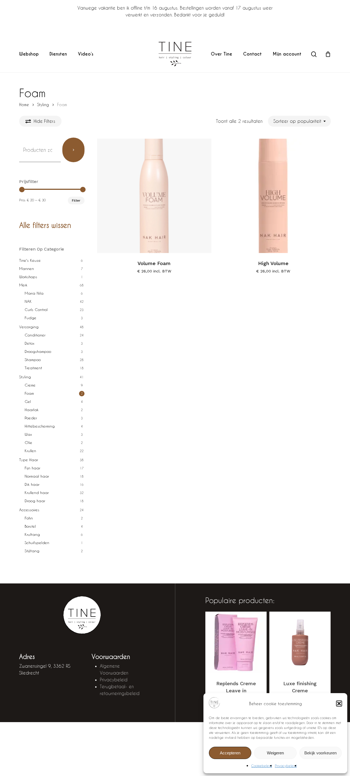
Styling (43, 104)
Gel (28, 401)
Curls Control (36, 309)
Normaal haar (37, 476)
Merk (23, 285)
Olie (28, 442)
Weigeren (275, 753)
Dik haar (32, 484)
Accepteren (230, 753)
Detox (29, 343)
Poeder (31, 417)
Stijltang (32, 550)
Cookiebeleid (261, 766)
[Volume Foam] (154, 196)
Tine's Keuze (30, 260)
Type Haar (28, 459)
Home (24, 104)
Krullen (30, 450)
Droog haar (35, 500)
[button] (339, 703)
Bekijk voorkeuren (320, 753)
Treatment (33, 367)
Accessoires (29, 509)
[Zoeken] (73, 150)
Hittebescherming (40, 426)
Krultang (32, 534)
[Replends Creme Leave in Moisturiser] (236, 642)
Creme (30, 385)
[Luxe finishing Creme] (300, 642)
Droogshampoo (38, 351)
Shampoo (33, 359)
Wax (28, 434)
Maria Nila (34, 293)
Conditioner (35, 335)
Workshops (28, 276)
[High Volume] (273, 196)
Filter (76, 200)
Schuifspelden (37, 542)
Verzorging (29, 326)
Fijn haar (32, 468)
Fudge (30, 317)
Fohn (29, 518)
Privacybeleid (286, 766)
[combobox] (299, 121)
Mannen (26, 268)
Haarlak (32, 409)
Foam (29, 393)
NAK (28, 301)
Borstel (30, 526)
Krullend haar (37, 492)
